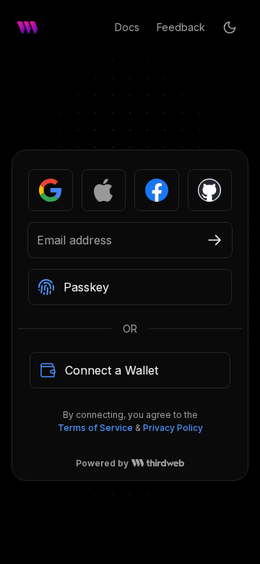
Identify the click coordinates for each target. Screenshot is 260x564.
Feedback (181, 27)
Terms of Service (95, 465)
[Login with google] (50, 228)
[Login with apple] (104, 228)
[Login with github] (210, 228)
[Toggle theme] (230, 27)
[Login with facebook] (156, 228)
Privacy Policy (173, 465)
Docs (127, 27)
